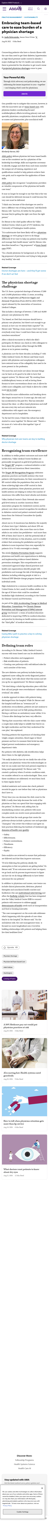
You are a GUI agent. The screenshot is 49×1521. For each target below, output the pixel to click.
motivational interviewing (30, 893)
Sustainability (31, 17)
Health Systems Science (24, 1464)
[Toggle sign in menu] (45, 8)
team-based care (31, 107)
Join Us (24, 94)
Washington (8, 973)
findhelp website (17, 896)
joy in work (12, 390)
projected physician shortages (16, 68)
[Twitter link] (36, 37)
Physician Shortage (10, 956)
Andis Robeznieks (11, 37)
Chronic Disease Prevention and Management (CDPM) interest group (22, 609)
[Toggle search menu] (38, 8)
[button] (25, 2)
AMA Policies (8, 967)
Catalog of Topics (9, 979)
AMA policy (7, 156)
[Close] (42, 1488)
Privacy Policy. (7, 1505)
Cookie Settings (22, 1512)
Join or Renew (30, 9)
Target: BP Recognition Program (19, 472)
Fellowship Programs (24, 1460)
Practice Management (12, 17)
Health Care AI (24, 1468)
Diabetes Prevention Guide (23, 553)
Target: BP (9, 465)
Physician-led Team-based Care (14, 962)
